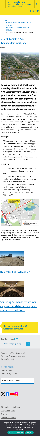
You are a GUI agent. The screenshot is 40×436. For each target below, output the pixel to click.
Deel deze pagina (7, 339)
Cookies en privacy (8, 417)
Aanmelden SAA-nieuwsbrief (13, 353)
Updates (9, 30)
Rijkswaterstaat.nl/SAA (10, 407)
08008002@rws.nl (9, 373)
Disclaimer (5, 414)
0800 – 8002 (6, 370)
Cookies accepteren (16, 433)
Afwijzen (29, 433)
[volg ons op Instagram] (36, 11)
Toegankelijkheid (8, 410)
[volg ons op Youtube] (38, 11)
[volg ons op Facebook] (30, 11)
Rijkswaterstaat (7, 359)
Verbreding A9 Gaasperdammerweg (17, 27)
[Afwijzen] (37, 428)
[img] (37, 4)
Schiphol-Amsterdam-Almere (13, 356)
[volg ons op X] (33, 11)
